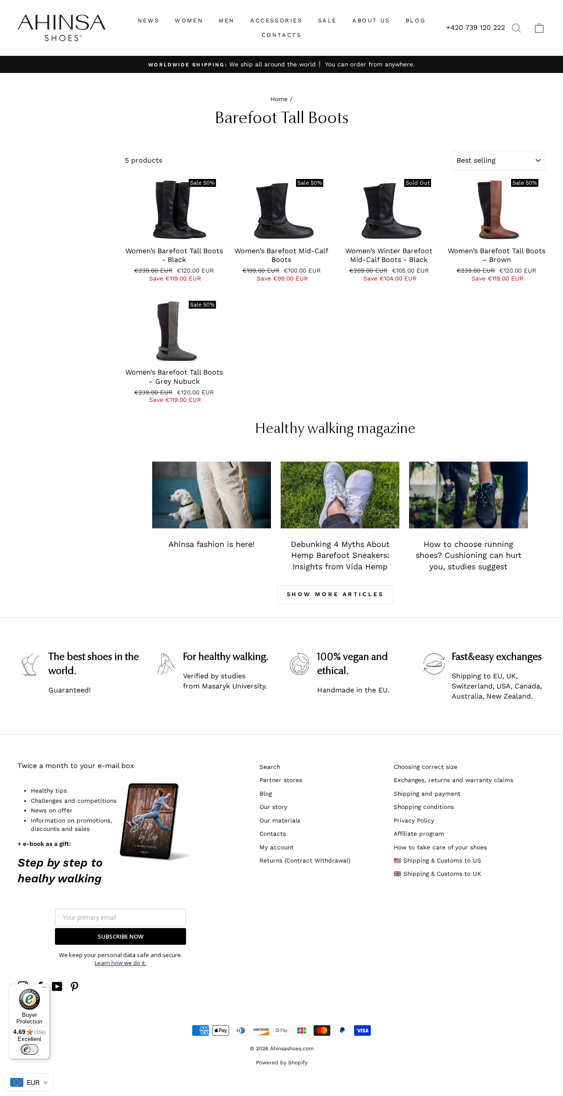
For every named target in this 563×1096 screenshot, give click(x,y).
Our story (273, 806)
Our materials (280, 820)
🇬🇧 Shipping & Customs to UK (437, 873)
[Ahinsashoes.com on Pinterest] (74, 986)
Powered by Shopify (281, 1063)
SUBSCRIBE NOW (120, 936)
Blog (266, 793)
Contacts (273, 833)
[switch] (29, 1049)
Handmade (335, 690)
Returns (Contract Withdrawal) (305, 860)
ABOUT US (371, 20)
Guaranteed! (69, 690)
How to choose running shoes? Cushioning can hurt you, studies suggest (469, 555)
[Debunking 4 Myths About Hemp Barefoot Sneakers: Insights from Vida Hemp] (340, 495)
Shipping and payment (427, 793)
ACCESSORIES (276, 20)
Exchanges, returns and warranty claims (453, 779)
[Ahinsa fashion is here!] (211, 495)
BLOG (415, 20)
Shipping (466, 676)
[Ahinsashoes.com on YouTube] (57, 986)
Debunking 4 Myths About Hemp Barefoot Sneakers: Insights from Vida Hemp (340, 555)
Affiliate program (419, 833)
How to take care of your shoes (440, 847)
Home (279, 98)
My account (277, 847)
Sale (327, 20)
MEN (227, 20)
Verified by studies (214, 676)
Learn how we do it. (120, 963)
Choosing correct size (425, 766)
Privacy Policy (414, 820)
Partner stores (281, 779)
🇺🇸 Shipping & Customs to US (437, 860)
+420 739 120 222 (475, 27)
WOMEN (189, 20)
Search (270, 766)
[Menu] (44, 989)
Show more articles (335, 594)
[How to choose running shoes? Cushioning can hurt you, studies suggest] (468, 495)
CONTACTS (282, 35)
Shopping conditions (424, 806)
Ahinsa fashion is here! (211, 544)
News (148, 20)
